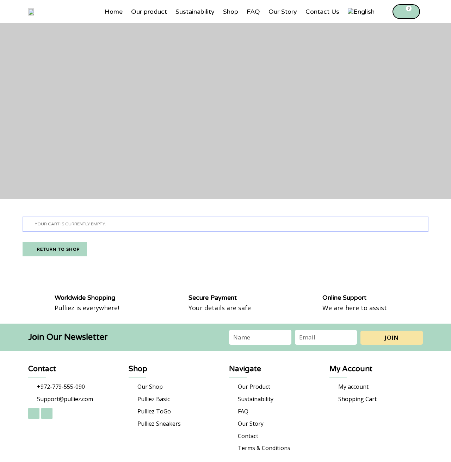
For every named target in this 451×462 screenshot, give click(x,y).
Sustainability (195, 11)
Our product (149, 11)
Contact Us (322, 11)
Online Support (344, 297)
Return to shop (58, 249)
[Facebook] (33, 413)
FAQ (253, 11)
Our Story (282, 11)
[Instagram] (46, 413)
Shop (230, 11)
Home (114, 11)
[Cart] (406, 11)
